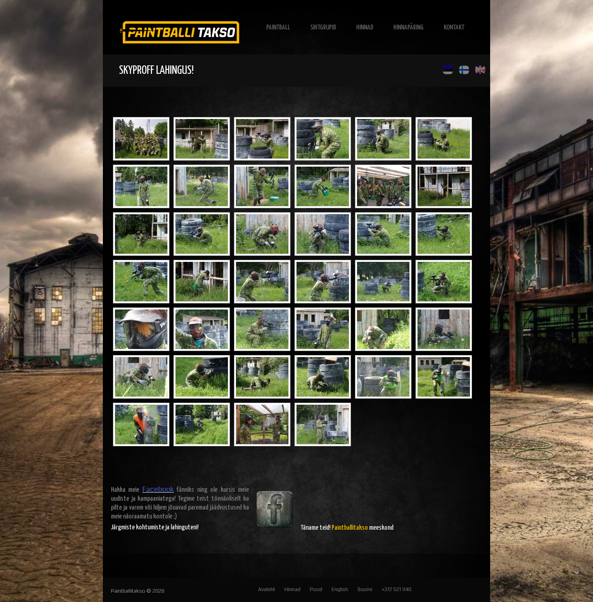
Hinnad (292, 589)
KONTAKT (454, 27)
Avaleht (266, 589)
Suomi (364, 589)
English (340, 589)
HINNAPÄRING (408, 27)
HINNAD (364, 27)
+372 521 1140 (396, 589)
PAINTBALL (278, 27)
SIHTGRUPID (323, 27)
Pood (316, 589)
